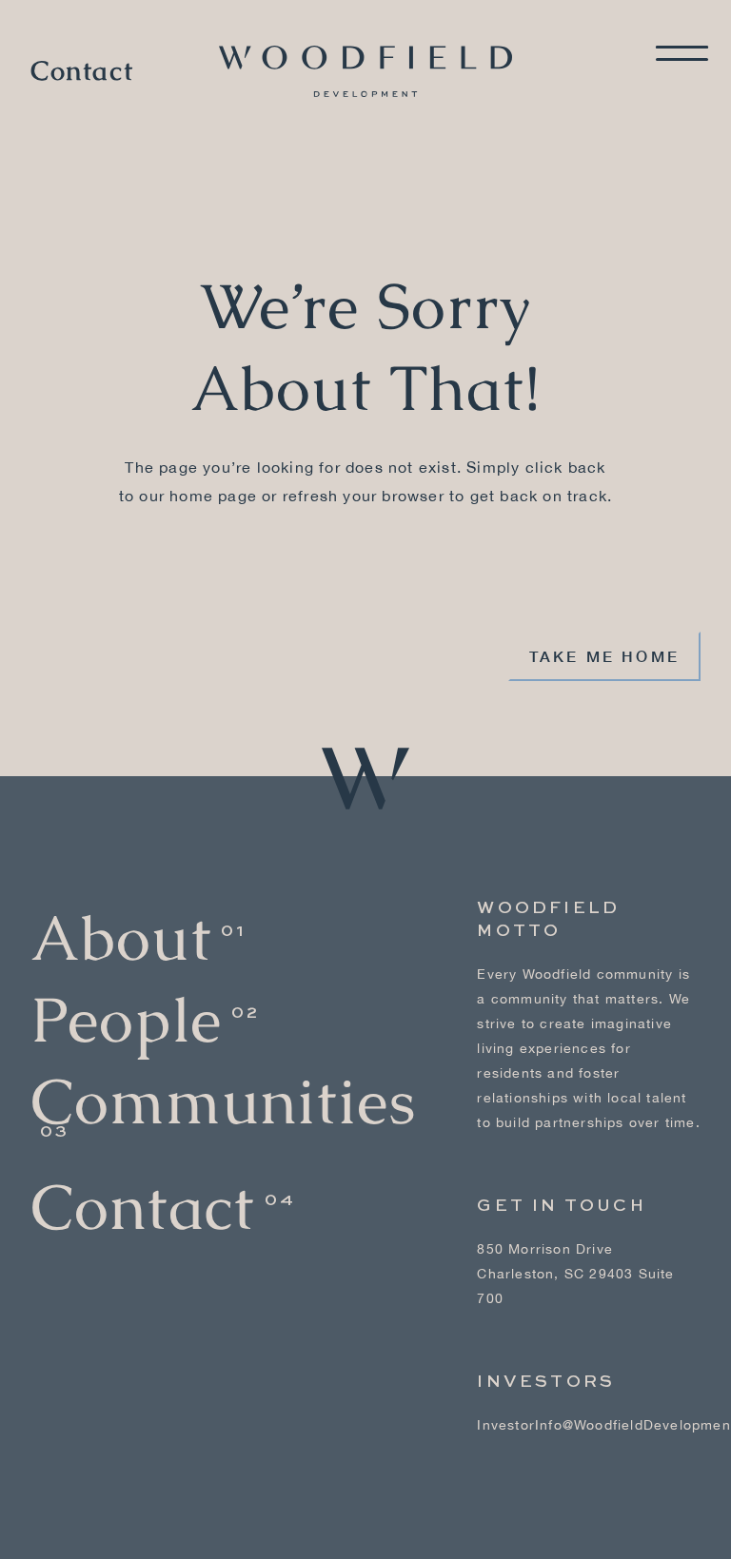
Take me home (604, 656)
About (120, 938)
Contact (81, 71)
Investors (546, 1382)
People (126, 1020)
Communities (223, 1102)
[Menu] (682, 53)
